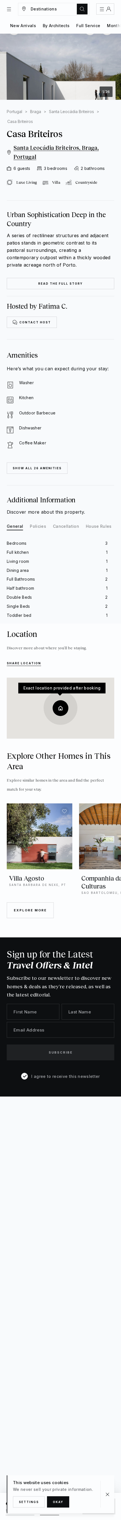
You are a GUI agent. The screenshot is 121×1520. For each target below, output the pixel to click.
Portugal (14, 111)
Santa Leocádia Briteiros (71, 111)
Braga (35, 111)
